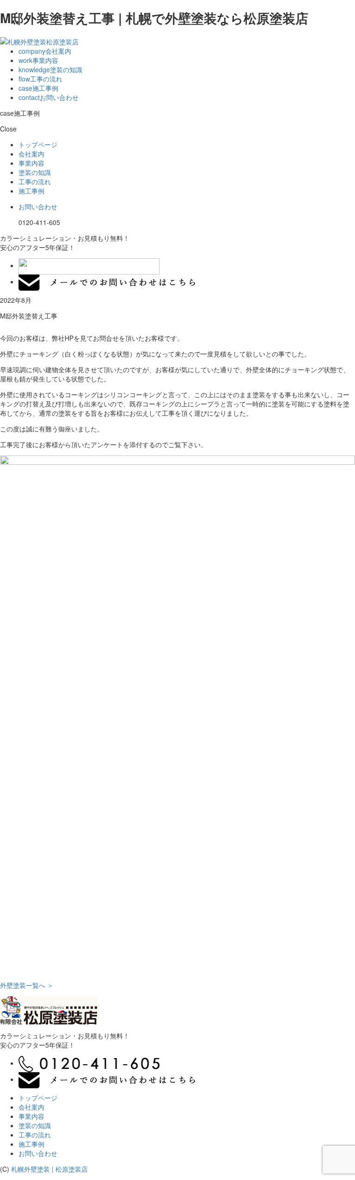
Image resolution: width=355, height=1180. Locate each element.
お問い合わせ (48, 97)
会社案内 (44, 51)
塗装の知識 (50, 69)
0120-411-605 (39, 222)
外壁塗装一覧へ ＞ (27, 985)
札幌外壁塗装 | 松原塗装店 (49, 1169)
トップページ (37, 144)
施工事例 (38, 88)
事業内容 (38, 60)
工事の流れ (40, 78)
